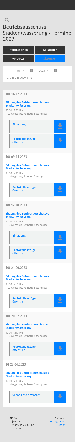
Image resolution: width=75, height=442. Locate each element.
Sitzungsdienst (57, 423)
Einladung (19, 124)
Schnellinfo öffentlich (26, 395)
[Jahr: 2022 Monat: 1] (31, 70)
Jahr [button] (19, 70)
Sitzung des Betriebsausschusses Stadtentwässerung (27, 104)
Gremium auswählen (20, 77)
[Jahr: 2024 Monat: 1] (55, 70)
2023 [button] (42, 70)
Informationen (18, 50)
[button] (60, 126)
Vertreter (18, 58)
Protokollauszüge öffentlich (24, 140)
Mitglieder (50, 50)
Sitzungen (50, 58)
